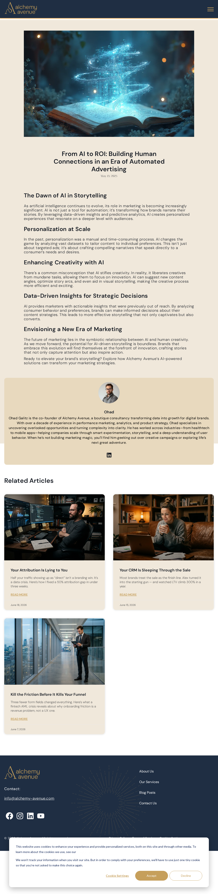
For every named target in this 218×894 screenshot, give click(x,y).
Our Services (149, 782)
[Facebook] (9, 816)
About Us (146, 771)
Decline (186, 875)
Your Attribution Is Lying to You (39, 570)
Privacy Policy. (86, 852)
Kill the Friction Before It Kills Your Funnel (48, 694)
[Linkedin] (109, 455)
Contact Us (148, 803)
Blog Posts (147, 792)
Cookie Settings (117, 875)
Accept (151, 875)
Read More (19, 594)
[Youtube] (41, 816)
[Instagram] (20, 816)
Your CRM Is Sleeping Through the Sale (155, 570)
